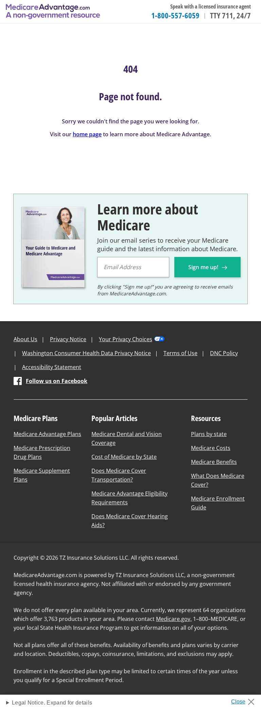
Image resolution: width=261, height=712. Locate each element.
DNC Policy (224, 353)
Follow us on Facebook (56, 381)
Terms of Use (180, 353)
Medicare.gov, (174, 619)
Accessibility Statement (51, 367)
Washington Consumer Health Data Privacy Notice (86, 353)
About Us (25, 339)
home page (87, 134)
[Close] (245, 700)
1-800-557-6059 (175, 15)
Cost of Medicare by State (124, 457)
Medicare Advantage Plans (47, 434)
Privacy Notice (68, 339)
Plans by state (209, 434)
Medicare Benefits (214, 462)
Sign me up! (204, 267)
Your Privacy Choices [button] (125, 339)
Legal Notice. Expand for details (52, 703)
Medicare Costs (210, 448)
